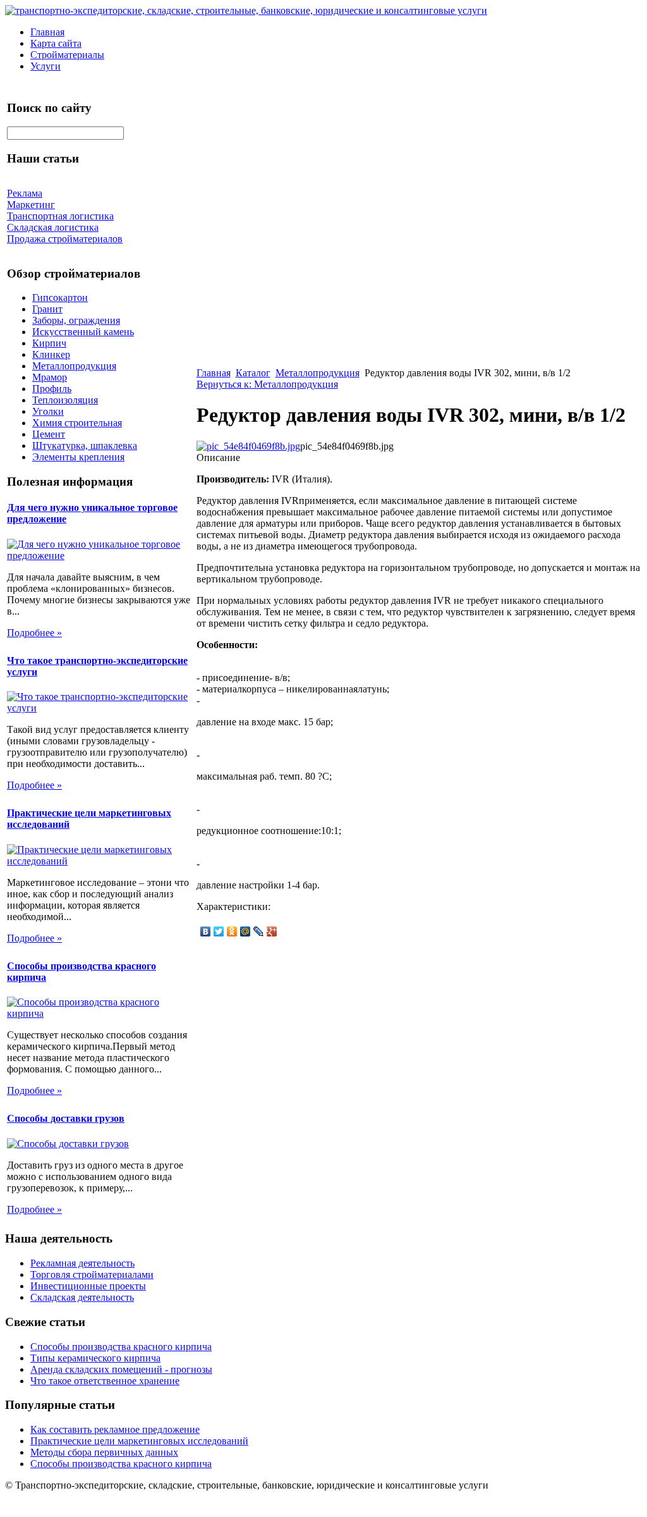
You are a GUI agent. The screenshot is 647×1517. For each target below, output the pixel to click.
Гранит (47, 309)
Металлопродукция (74, 365)
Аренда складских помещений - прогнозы (121, 1369)
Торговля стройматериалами (92, 1274)
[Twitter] (219, 931)
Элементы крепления (78, 456)
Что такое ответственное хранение (104, 1380)
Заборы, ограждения (76, 320)
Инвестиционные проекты (88, 1286)
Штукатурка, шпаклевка (84, 445)
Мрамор (49, 377)
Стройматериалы (67, 54)
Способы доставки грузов (65, 1118)
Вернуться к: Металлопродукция (267, 384)
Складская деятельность (82, 1297)
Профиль (51, 388)
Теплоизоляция (65, 400)
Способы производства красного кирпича (121, 1346)
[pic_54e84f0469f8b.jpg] (248, 446)
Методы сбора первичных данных (104, 1452)
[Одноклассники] (232, 931)
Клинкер (51, 354)
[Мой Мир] (245, 931)
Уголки (48, 411)
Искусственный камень (83, 331)
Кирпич (49, 343)
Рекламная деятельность (82, 1263)
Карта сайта (56, 43)
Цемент (48, 434)
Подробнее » (34, 632)
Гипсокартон (60, 297)
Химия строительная (77, 422)
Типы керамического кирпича (95, 1358)
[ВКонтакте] (205, 931)
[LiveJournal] (258, 931)
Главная (47, 32)
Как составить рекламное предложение (115, 1429)
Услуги (45, 66)
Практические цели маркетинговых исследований (139, 1440)
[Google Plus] (272, 931)
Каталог (253, 372)
